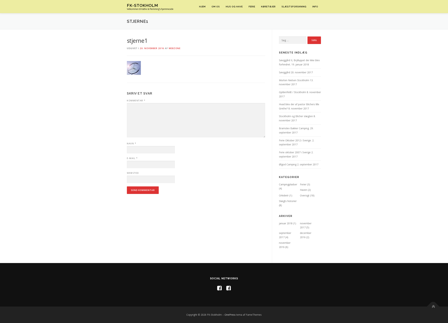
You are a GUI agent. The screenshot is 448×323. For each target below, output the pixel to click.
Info (315, 6)
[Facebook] (219, 288)
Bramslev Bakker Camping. (294, 128)
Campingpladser (288, 184)
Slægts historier (288, 201)
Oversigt (304, 195)
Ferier (303, 184)
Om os (216, 6)
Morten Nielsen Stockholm (294, 80)
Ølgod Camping (287, 164)
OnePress (230, 314)
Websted (133, 172)
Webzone (175, 48)
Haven (303, 189)
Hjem (202, 6)
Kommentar (136, 100)
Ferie (252, 6)
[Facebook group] (228, 288)
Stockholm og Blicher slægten (296, 116)
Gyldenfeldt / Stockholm (292, 92)
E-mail (132, 158)
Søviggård (284, 72)
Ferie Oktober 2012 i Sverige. (295, 140)
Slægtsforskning (294, 6)
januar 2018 (285, 223)
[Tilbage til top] (433, 306)
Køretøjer (268, 6)
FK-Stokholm (142, 5)
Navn (131, 143)
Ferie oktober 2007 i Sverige (295, 152)
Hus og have (234, 6)
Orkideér (284, 195)
